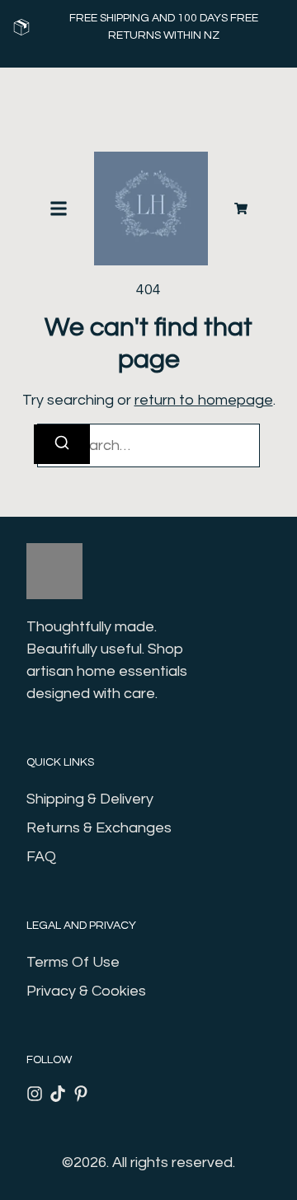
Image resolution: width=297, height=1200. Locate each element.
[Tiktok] (58, 1093)
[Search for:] (148, 445)
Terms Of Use (73, 962)
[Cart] (241, 208)
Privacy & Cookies (86, 991)
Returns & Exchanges (99, 828)
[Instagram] (34, 1093)
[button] (59, 208)
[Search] (62, 444)
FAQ (41, 857)
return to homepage (203, 400)
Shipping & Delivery (89, 799)
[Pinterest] (81, 1093)
